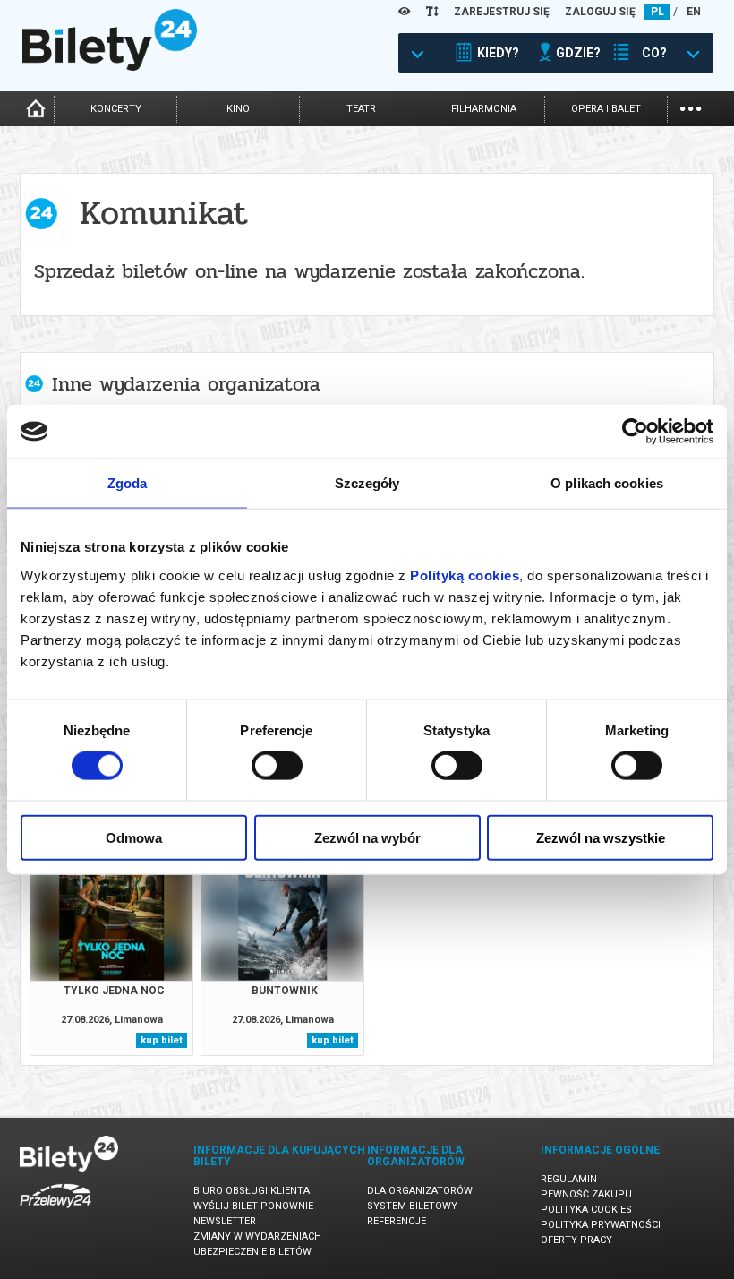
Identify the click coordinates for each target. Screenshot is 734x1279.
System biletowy (412, 1206)
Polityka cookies (586, 1209)
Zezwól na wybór (367, 837)
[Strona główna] (109, 66)
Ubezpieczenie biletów (252, 1252)
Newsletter (224, 1221)
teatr (361, 109)
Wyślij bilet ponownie (253, 1206)
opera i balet (606, 109)
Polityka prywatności (601, 1225)
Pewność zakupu (586, 1194)
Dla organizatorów (420, 1191)
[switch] (277, 765)
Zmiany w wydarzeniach (257, 1236)
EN (694, 11)
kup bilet (162, 1040)
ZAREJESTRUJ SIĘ (502, 11)
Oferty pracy (576, 1240)
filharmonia (483, 109)
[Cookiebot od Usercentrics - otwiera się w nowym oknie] (635, 431)
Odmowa (134, 837)
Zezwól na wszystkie (600, 837)
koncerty (115, 109)
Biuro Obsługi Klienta (251, 1191)
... (691, 107)
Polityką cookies (464, 574)
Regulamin (569, 1179)
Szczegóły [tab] (367, 483)
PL (657, 11)
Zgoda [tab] (127, 483)
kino (238, 109)
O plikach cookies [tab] (606, 483)
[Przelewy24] (55, 1211)
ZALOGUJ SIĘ (600, 11)
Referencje (396, 1221)
